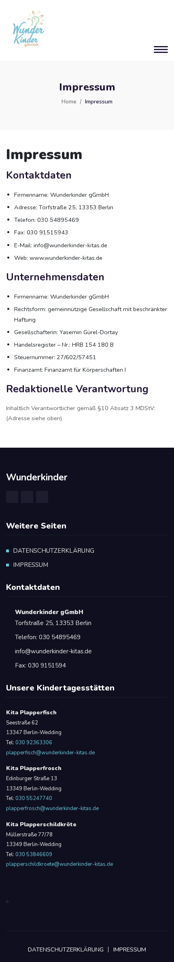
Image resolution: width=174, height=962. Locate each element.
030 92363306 (33, 742)
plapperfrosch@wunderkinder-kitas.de (52, 808)
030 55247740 (33, 798)
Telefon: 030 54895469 (48, 637)
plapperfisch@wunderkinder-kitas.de (50, 752)
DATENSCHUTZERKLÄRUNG (53, 551)
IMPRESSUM (30, 565)
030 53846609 (33, 854)
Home (69, 101)
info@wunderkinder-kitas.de (53, 651)
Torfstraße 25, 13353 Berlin (53, 617)
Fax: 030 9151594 (40, 665)
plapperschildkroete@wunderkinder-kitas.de (59, 864)
